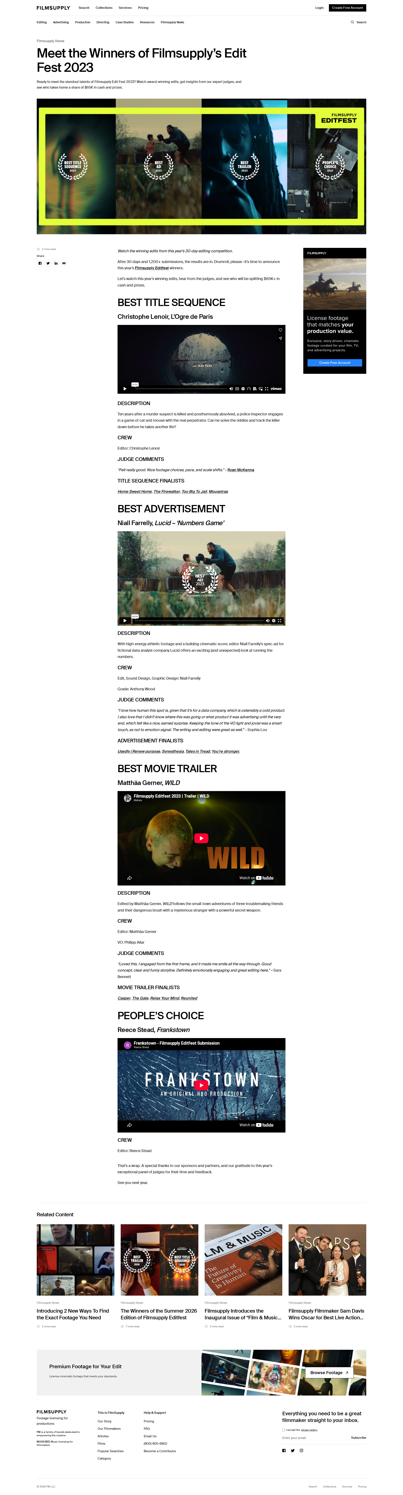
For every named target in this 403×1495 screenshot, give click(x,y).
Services (125, 8)
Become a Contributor (160, 1451)
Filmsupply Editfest (152, 268)
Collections (104, 8)
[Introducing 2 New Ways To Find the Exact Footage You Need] (75, 1260)
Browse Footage (326, 1372)
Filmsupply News (50, 41)
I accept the (301, 1430)
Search (84, 8)
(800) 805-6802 (155, 1443)
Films (101, 1443)
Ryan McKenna (241, 469)
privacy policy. (309, 1430)
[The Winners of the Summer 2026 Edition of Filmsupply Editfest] (159, 1260)
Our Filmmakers (109, 1429)
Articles (103, 1436)
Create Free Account (347, 8)
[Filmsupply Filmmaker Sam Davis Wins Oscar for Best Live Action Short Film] (327, 1260)
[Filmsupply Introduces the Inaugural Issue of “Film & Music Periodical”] (243, 1260)
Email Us (150, 1436)
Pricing (143, 8)
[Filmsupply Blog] (53, 8)
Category (104, 1458)
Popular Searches (111, 1451)
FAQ (147, 1429)
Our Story (104, 1421)
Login (319, 8)
